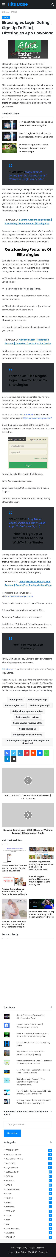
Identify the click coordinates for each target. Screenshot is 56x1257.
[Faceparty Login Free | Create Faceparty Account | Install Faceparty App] (9, 148)
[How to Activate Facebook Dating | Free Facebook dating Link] (9, 124)
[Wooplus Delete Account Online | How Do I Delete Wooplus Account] (14, 855)
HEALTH (9, 1198)
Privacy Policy (20, 1252)
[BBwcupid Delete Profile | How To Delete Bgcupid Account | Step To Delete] (41, 904)
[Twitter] (13, 753)
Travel (8, 1215)
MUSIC (9, 1185)
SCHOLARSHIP (12, 1172)
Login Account (12, 1167)
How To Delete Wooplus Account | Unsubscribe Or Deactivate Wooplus (14, 924)
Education (10, 1233)
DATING (14, 12)
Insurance (10, 1207)
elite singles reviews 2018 (28, 723)
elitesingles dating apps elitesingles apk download (28, 742)
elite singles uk (28, 728)
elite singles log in (40, 705)
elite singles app (38, 699)
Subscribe (12, 1133)
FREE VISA (10, 1211)
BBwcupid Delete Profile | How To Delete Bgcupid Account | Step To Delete (41, 914)
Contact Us (43, 1252)
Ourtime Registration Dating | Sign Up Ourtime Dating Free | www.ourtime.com (41, 865)
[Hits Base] (18, 4)
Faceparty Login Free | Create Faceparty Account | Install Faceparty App (34, 148)
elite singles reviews (28, 717)
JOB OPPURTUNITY (14, 1159)
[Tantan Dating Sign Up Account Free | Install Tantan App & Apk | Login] (14, 881)
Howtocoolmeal (12, 1189)
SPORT (9, 1194)
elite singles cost (15, 705)
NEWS (8, 1202)
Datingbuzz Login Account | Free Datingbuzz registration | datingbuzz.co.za (31, 1082)
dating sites (16, 699)
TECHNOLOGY (12, 1150)
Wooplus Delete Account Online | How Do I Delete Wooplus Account (14, 868)
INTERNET (10, 1180)
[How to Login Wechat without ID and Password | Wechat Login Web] (9, 136)
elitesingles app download (28, 734)
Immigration (11, 1163)
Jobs (8, 1220)
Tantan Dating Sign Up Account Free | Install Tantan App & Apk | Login (14, 892)
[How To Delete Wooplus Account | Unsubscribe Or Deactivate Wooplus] (14, 909)
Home (6, 12)
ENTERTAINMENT (13, 1154)
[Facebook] (7, 753)
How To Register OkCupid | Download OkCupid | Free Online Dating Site (39, 880)
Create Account (13, 1228)
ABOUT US (10, 1237)
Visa (7, 1224)
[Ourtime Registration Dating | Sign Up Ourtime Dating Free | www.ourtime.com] (41, 853)
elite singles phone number (28, 711)
